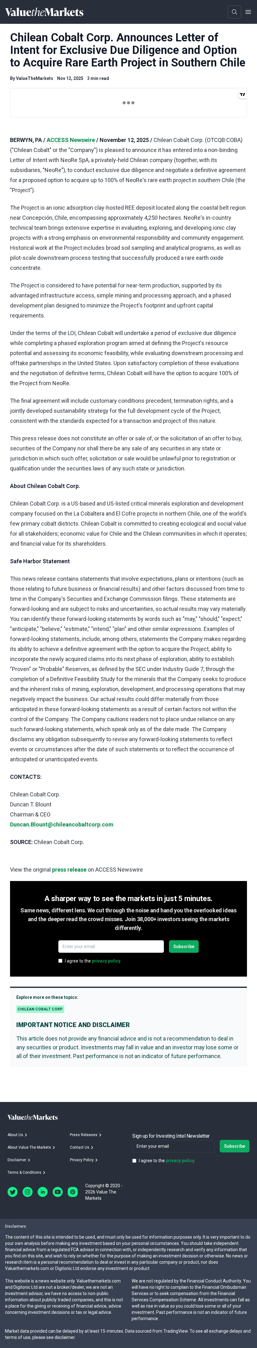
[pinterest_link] (73, 1192)
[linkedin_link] (43, 1192)
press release (69, 869)
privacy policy (106, 960)
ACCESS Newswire (71, 140)
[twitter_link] (13, 1192)
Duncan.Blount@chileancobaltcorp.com (61, 824)
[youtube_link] (58, 1192)
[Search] (234, 12)
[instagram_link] (28, 1192)
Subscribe (183, 946)
